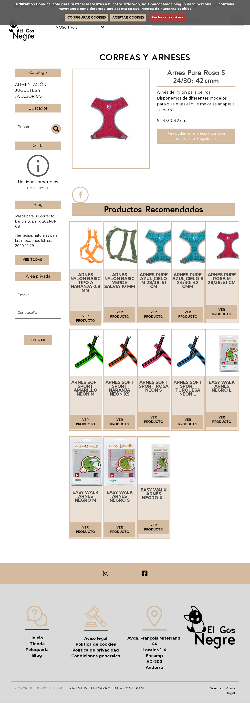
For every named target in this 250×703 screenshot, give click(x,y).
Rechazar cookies (167, 17)
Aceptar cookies (128, 17)
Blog (37, 655)
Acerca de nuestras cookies (166, 8)
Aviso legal (95, 638)
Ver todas (32, 259)
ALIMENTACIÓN (30, 84)
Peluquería (37, 649)
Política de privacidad (96, 650)
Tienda (37, 644)
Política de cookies (96, 644)
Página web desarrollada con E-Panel (108, 688)
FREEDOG (111, 178)
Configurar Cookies (86, 17)
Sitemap (217, 688)
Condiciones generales (95, 656)
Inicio (37, 638)
